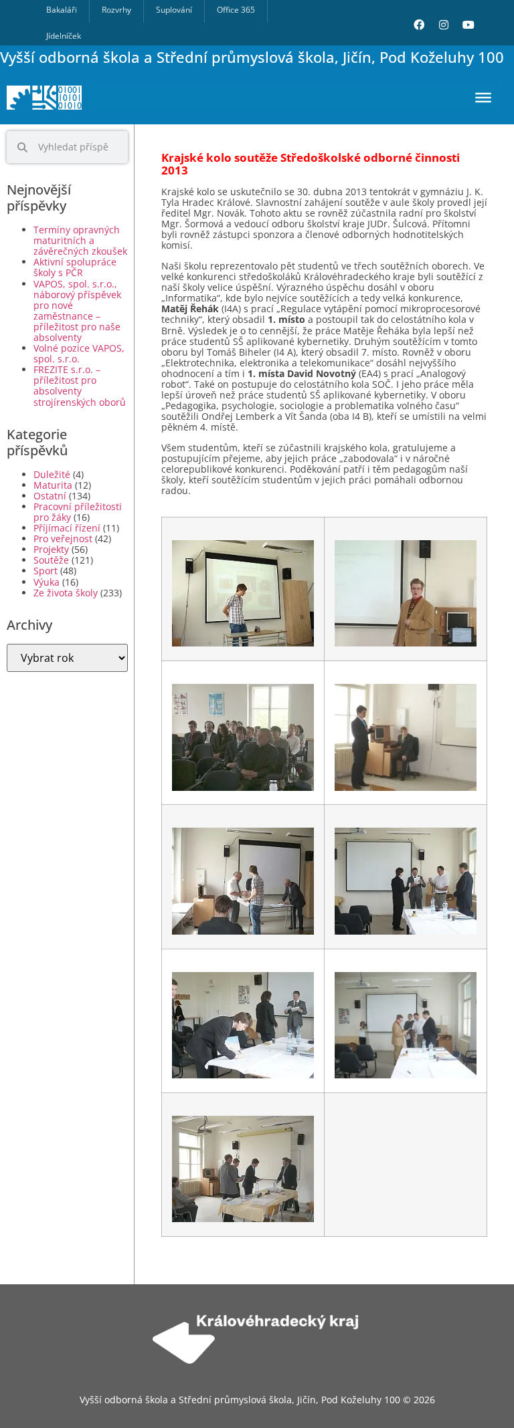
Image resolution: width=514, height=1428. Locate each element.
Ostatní (49, 495)
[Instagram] (443, 24)
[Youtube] (468, 24)
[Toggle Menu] (483, 97)
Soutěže (51, 560)
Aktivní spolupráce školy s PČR (74, 267)
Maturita (52, 485)
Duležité (51, 474)
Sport (45, 570)
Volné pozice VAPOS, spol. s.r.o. (78, 353)
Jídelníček (63, 35)
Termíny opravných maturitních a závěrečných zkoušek (80, 240)
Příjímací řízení (66, 527)
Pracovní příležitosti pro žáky (77, 511)
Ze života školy (65, 592)
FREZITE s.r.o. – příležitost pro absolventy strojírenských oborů (79, 385)
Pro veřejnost (62, 538)
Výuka (46, 582)
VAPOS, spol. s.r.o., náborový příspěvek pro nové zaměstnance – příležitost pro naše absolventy (77, 310)
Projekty (51, 549)
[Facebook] (419, 24)
